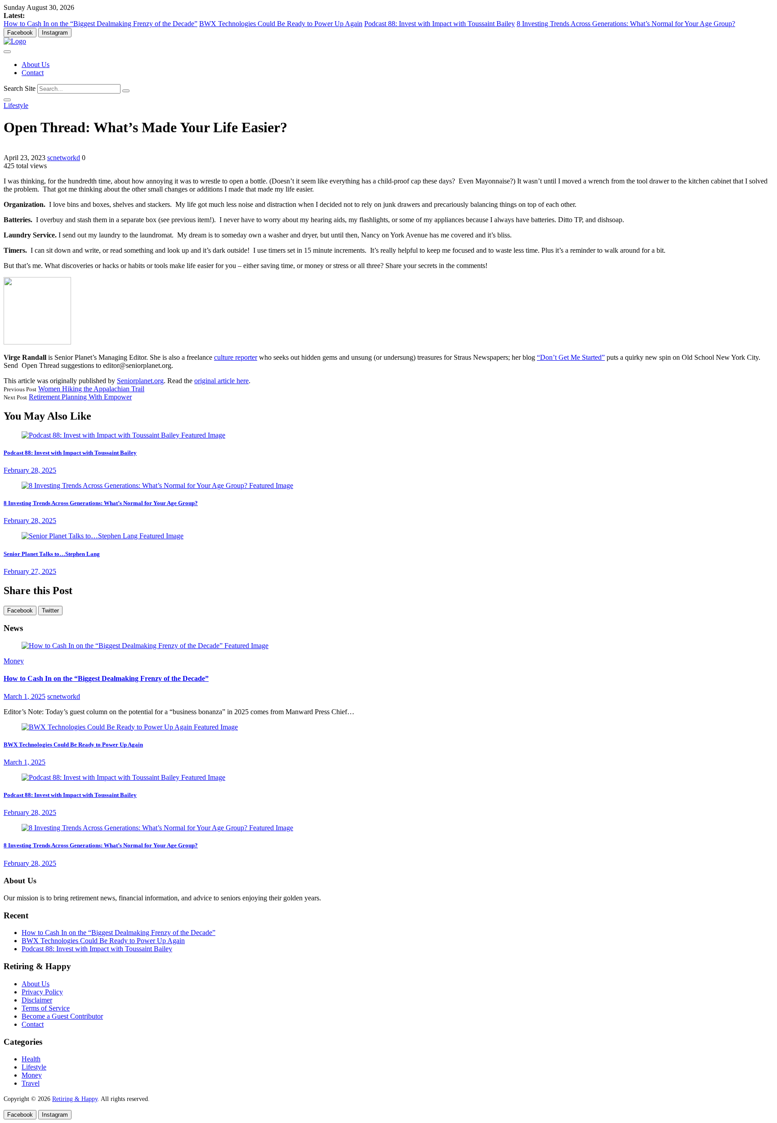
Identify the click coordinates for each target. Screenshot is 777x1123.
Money (14, 661)
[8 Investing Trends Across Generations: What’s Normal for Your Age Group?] (157, 485)
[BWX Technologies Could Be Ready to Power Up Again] (130, 727)
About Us (35, 64)
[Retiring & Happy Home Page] (15, 41)
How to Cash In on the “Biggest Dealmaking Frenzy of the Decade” (100, 23)
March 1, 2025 (24, 696)
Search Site (20, 88)
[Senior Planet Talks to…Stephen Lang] (102, 536)
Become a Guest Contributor (62, 1016)
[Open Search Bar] (7, 99)
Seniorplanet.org (140, 381)
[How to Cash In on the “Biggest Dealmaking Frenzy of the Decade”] (145, 645)
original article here (221, 381)
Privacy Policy (42, 992)
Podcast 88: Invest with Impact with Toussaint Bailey (439, 23)
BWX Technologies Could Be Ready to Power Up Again (280, 23)
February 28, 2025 (30, 470)
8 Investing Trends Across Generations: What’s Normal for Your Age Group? (626, 23)
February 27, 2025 (30, 571)
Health (31, 1059)
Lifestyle (16, 105)
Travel (31, 1083)
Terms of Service (46, 1008)
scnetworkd (63, 157)
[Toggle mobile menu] (7, 51)
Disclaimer (37, 1000)
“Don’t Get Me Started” (571, 357)
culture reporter (235, 357)
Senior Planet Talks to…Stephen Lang (52, 553)
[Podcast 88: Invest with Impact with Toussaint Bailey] (123, 435)
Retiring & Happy (75, 1099)
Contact (33, 72)
